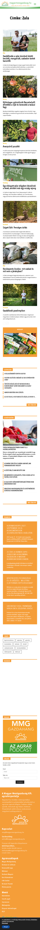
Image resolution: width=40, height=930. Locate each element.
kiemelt (25, 644)
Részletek (5, 923)
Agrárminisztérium (9, 640)
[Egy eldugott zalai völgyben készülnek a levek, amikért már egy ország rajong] (20, 170)
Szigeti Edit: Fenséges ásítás (15, 227)
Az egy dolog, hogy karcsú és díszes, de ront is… (20, 397)
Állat (4, 53)
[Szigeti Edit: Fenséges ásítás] (20, 212)
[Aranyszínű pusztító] (20, 131)
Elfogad (6, 927)
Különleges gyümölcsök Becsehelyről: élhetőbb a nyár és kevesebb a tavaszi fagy (19, 105)
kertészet (17, 644)
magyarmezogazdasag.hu (20, 3)
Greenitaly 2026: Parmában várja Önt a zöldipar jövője (20, 607)
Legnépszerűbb (9, 418)
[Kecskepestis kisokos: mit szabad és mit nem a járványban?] (20, 253)
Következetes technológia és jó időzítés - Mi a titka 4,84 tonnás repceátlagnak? (20, 580)
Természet (5, 224)
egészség (19, 640)
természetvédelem (21, 648)
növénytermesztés (8, 648)
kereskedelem (7, 644)
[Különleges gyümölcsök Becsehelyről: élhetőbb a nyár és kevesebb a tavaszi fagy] (20, 87)
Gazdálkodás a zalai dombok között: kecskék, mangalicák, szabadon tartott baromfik (19, 58)
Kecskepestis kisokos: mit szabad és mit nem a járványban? (18, 270)
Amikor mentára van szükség (13, 392)
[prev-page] (4, 323)
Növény (5, 99)
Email (4, 769)
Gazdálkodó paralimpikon (14, 310)
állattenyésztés (8, 652)
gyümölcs (27, 640)
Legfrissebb (8, 370)
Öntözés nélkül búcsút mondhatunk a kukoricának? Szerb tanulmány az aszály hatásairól (17, 386)
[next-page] (7, 323)
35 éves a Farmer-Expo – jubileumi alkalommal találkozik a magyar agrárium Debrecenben (18, 556)
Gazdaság (5, 183)
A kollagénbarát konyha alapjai (15, 374)
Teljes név (5, 775)
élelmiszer (17, 652)
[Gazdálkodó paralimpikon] (20, 295)
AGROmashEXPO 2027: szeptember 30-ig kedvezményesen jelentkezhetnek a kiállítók (19, 529)
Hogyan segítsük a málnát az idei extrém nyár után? (19, 379)
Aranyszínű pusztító (11, 146)
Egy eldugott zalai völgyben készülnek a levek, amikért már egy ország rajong (19, 187)
